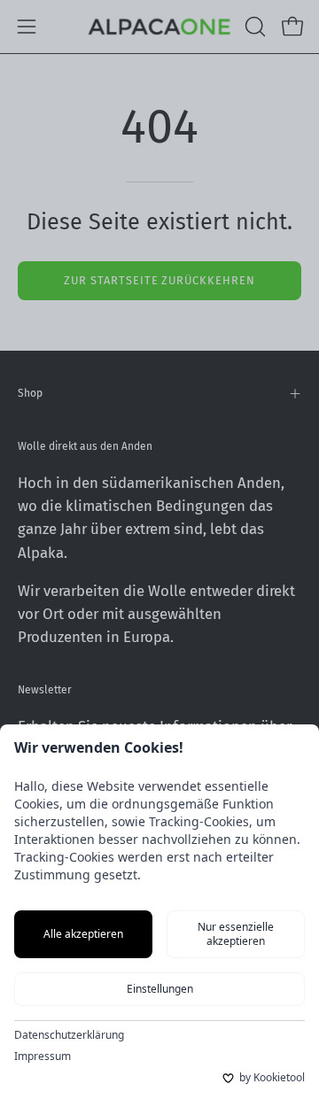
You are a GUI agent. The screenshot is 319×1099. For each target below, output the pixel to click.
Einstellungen (160, 988)
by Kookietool (272, 1078)
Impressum (42, 1056)
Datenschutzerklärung (69, 1035)
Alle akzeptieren (83, 933)
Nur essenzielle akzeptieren (236, 933)
